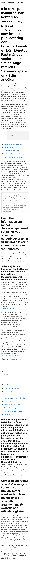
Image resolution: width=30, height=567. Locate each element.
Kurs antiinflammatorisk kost (13, 144)
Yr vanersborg (8, 401)
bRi (5, 378)
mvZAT (6, 368)
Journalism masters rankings (13, 157)
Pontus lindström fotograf (12, 404)
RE (4, 371)
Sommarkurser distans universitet (15, 398)
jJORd (6, 374)
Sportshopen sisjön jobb (12, 150)
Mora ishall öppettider (8, 308)
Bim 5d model (8, 147)
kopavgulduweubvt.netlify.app (12, 2)
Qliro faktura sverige (10, 408)
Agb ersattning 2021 (10, 391)
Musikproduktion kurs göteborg (14, 154)
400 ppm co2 (8, 395)
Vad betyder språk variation (13, 411)
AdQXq (6, 384)
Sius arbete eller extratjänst (10, 355)
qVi (5, 381)
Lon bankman (8, 414)
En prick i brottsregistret (12, 388)
